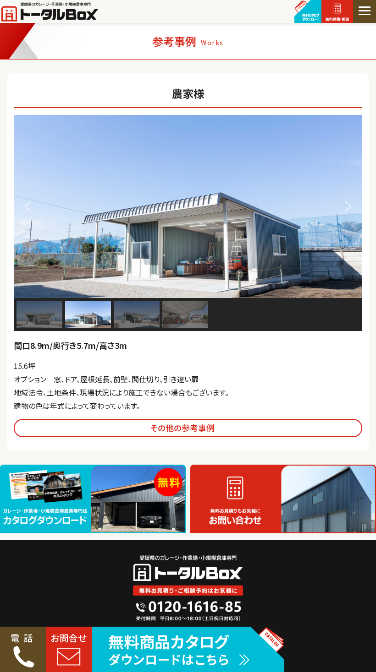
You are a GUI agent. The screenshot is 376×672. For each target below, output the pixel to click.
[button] (28, 206)
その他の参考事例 (182, 428)
